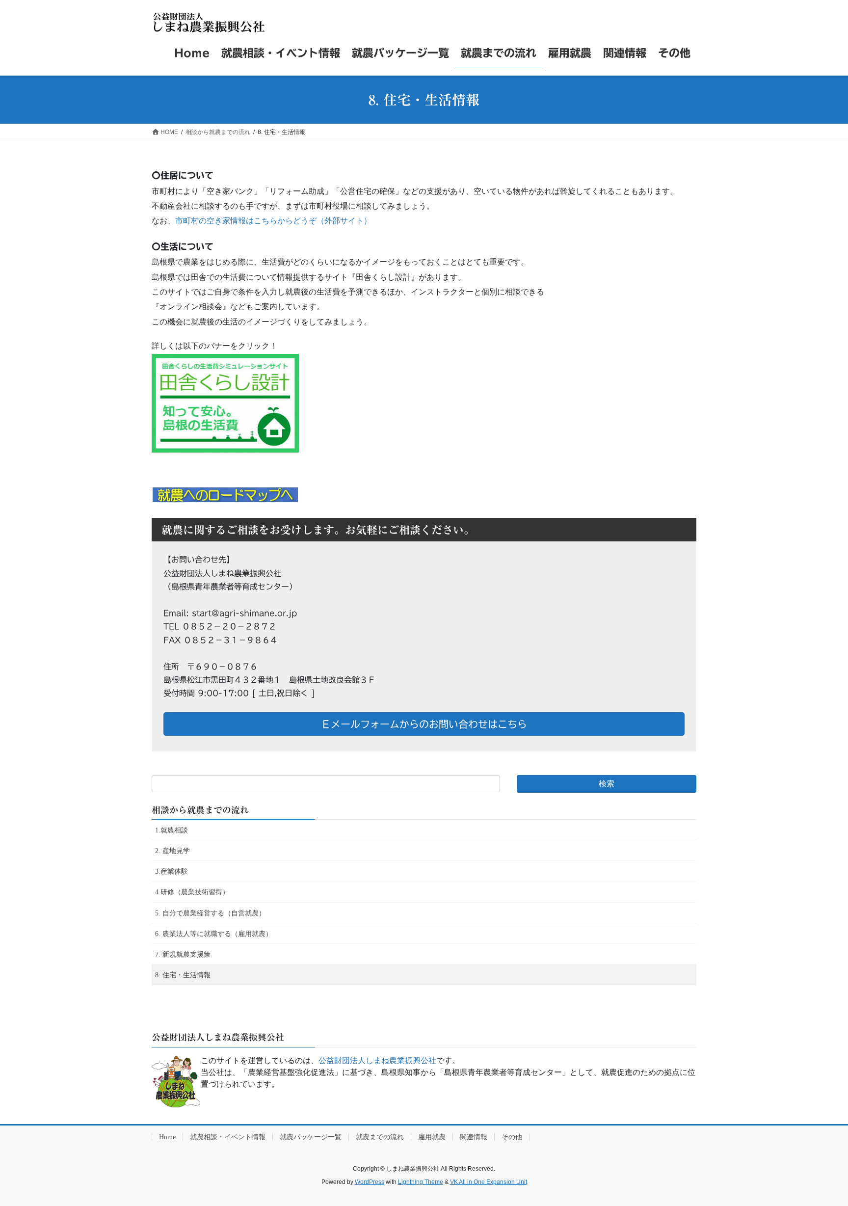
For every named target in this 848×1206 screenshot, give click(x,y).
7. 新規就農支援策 (183, 954)
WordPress (369, 1182)
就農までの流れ (380, 1137)
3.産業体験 (171, 871)
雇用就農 (432, 1137)
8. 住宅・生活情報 (183, 975)
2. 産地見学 (172, 851)
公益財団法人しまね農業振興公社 (377, 1060)
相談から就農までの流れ (200, 809)
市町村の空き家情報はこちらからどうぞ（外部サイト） (273, 220)
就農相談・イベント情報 (227, 1137)
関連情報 (473, 1137)
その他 (512, 1137)
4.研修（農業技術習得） (192, 892)
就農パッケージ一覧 (311, 1137)
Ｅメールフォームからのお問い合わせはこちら (424, 724)
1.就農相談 (171, 830)
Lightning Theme (420, 1182)
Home (167, 1137)
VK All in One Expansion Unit (488, 1182)
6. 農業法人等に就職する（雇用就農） (213, 934)
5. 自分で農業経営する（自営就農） (210, 913)
